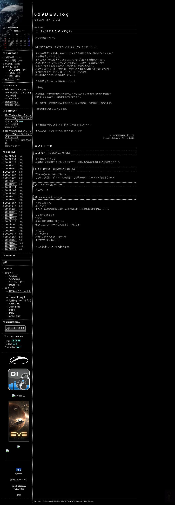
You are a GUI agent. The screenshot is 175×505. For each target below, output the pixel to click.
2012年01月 (11, 181)
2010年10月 (11, 224)
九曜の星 (9, 57)
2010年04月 (11, 243)
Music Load (14, 306)
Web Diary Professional (43, 501)
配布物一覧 (14, 285)
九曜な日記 (14, 278)
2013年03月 (11, 159)
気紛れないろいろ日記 (20, 300)
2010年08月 (11, 230)
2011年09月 (11, 193)
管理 (19, 495)
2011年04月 (11, 206)
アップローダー (16, 282)
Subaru (90, 501)
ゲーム (8, 66)
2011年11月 (11, 187)
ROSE (12, 73)
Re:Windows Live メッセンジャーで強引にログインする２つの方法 (18, 118)
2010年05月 (11, 240)
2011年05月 (11, 203)
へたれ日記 (130, 138)
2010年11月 (11, 221)
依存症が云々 (11, 102)
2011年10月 (11, 190)
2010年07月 (11, 233)
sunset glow (14, 316)
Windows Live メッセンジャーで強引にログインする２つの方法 (18, 92)
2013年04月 (11, 156)
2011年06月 (11, 199)
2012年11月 (11, 162)
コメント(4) (119, 138)
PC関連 (9, 63)
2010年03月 (11, 246)
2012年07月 (11, 165)
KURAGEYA (69, 501)
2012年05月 (11, 172)
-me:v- (12, 313)
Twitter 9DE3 (19, 489)
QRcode (18, 473)
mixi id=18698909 (19, 486)
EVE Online (14, 70)
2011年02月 (11, 212)
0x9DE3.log (52, 14)
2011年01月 (11, 215)
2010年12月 (11, 218)
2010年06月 (11, 237)
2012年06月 (11, 168)
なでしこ (9, 79)
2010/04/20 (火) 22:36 (125, 135)
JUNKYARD (14, 303)
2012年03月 (11, 175)
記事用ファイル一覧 (18, 480)
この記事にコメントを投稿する (53, 246)
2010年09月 (11, 227)
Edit (68, 153)
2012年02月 (11, 178)
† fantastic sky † (17, 297)
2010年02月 (11, 249)
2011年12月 (11, 184)
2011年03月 (11, 209)
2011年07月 (11, 196)
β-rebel (12, 310)
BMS (11, 76)
